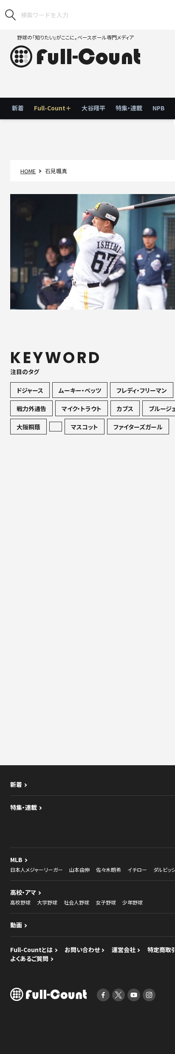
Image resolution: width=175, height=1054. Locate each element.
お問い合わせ (82, 949)
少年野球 (132, 902)
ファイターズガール (138, 427)
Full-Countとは (31, 949)
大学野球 (47, 902)
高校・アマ (23, 892)
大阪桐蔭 (28, 427)
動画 (16, 925)
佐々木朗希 (108, 869)
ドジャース (30, 390)
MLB (16, 859)
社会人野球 (76, 902)
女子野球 (106, 902)
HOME (28, 171)
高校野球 (20, 902)
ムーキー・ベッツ (80, 390)
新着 (18, 108)
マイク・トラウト (82, 408)
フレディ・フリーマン (141, 390)
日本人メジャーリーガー (36, 869)
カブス (125, 408)
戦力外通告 (31, 408)
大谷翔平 (93, 108)
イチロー (137, 869)
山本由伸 (79, 869)
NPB (158, 108)
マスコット (84, 427)
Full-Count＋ (52, 108)
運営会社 (123, 949)
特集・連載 (129, 108)
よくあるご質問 (29, 958)
